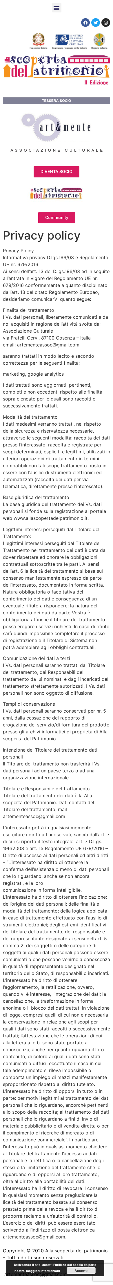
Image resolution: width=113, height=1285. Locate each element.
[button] (56, 7)
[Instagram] (105, 22)
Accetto (81, 1270)
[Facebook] (85, 22)
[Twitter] (95, 22)
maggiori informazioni (43, 1271)
